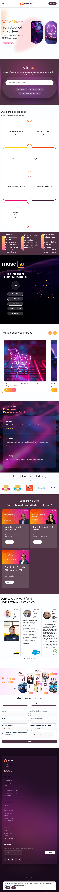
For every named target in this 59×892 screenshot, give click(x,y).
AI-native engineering (9, 780)
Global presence (8, 813)
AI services (6, 785)
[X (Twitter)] (5, 859)
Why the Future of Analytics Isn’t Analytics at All (13, 530)
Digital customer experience (11, 788)
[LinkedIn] (8, 859)
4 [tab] (32, 658)
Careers (6, 808)
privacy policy (8, 885)
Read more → (10, 390)
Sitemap (29, 880)
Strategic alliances (8, 820)
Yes (8, 887)
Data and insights (8, 783)
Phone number (34, 704)
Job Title (4, 718)
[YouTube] (12, 859)
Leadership (6, 815)
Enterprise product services (11, 790)
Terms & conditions (29, 874)
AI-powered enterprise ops (10, 793)
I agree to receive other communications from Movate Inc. (15, 733)
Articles (5, 830)
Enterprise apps (8, 795)
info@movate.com (8, 771)
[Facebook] (16, 859)
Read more (7, 243)
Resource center (8, 833)
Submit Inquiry (52, 3)
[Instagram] (19, 859)
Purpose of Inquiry (7, 725)
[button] (50, 333)
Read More (9, 542)
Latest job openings (9, 810)
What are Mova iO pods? (36, 89)
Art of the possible (8, 838)
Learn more (10, 428)
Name (4, 704)
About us (6, 805)
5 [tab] (34, 658)
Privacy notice (29, 872)
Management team (8, 818)
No (13, 887)
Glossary (6, 835)
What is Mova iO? (21, 89)
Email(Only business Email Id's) (39, 711)
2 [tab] (27, 658)
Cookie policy (29, 877)
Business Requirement (36, 718)
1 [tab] (25, 658)
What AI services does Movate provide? (29, 93)
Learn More (7, 43)
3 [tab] (29, 658)
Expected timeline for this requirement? (41, 725)
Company (4, 711)
